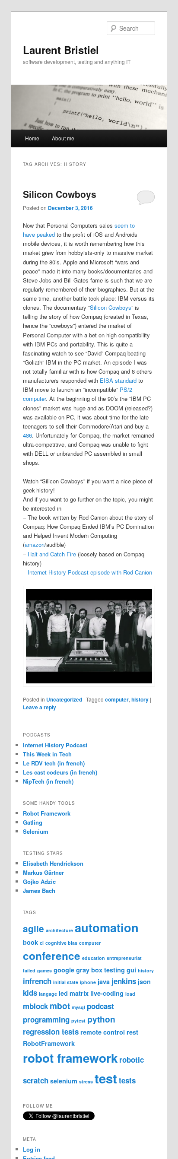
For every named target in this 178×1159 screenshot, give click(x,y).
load (130, 994)
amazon (34, 544)
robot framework (70, 1058)
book (30, 942)
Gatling (32, 822)
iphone (88, 982)
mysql (78, 1007)
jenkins (123, 981)
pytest (78, 1020)
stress (86, 1081)
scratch (35, 1080)
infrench (37, 981)
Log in (31, 1149)
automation (107, 927)
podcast (100, 1006)
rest (132, 1032)
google (64, 969)
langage (48, 994)
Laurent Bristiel (61, 49)
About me (63, 138)
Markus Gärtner (43, 872)
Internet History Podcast (55, 745)
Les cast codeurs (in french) (60, 772)
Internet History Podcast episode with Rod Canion (90, 572)
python (101, 1019)
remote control (102, 1032)
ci (42, 943)
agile (33, 928)
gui (131, 969)
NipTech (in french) (48, 781)
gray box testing (100, 969)
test (106, 1078)
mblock (35, 1006)
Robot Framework (46, 813)
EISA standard (118, 380)
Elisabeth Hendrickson (53, 863)
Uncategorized (64, 699)
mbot (60, 1006)
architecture (59, 930)
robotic (131, 1059)
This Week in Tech (47, 754)
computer (117, 699)
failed (29, 970)
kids (30, 993)
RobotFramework (49, 1043)
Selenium (35, 831)
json (144, 981)
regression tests (51, 1031)
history (140, 699)
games (44, 970)
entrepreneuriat (124, 958)
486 (27, 435)
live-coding (107, 993)
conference (51, 955)
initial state (65, 982)
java (104, 981)
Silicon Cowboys (59, 193)
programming (46, 1019)
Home (32, 138)
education (93, 958)
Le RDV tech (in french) (54, 763)
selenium (63, 1080)
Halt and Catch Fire (52, 554)
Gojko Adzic (39, 881)
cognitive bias (61, 943)
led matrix (74, 993)
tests (127, 1080)
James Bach (39, 890)
